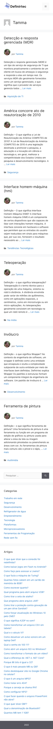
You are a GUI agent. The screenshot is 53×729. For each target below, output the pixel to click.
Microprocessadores (14, 529)
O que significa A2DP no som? (19, 620)
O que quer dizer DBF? (15, 704)
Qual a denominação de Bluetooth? (22, 708)
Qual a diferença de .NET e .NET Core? (24, 658)
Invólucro (11, 334)
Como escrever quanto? (16, 587)
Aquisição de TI (15, 96)
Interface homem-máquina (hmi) (25, 189)
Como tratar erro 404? (15, 683)
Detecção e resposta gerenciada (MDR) (21, 40)
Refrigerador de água (15, 511)
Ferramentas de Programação (19, 533)
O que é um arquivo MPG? (17, 678)
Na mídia (12, 320)
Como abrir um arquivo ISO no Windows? (25, 649)
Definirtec (18, 6)
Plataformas (10, 524)
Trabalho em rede (13, 498)
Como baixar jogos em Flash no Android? (25, 567)
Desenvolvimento (16, 392)
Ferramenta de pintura (22, 406)
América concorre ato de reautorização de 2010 (24, 113)
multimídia (12, 460)
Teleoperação (15, 263)
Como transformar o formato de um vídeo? (26, 653)
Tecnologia (9, 520)
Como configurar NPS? (15, 692)
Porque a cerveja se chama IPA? (20, 687)
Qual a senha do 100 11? (16, 644)
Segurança (12, 172)
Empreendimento (12, 516)
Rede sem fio (10, 537)
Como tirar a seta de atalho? (18, 596)
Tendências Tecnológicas (20, 248)
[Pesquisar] (45, 476)
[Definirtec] (7, 6)
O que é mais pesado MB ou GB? (21, 666)
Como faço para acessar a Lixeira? (22, 571)
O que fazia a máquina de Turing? (21, 575)
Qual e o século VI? (14, 632)
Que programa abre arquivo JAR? (21, 601)
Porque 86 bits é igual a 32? (18, 662)
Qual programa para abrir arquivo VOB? (24, 592)
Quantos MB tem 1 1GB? (16, 712)
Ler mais (26, 88)
